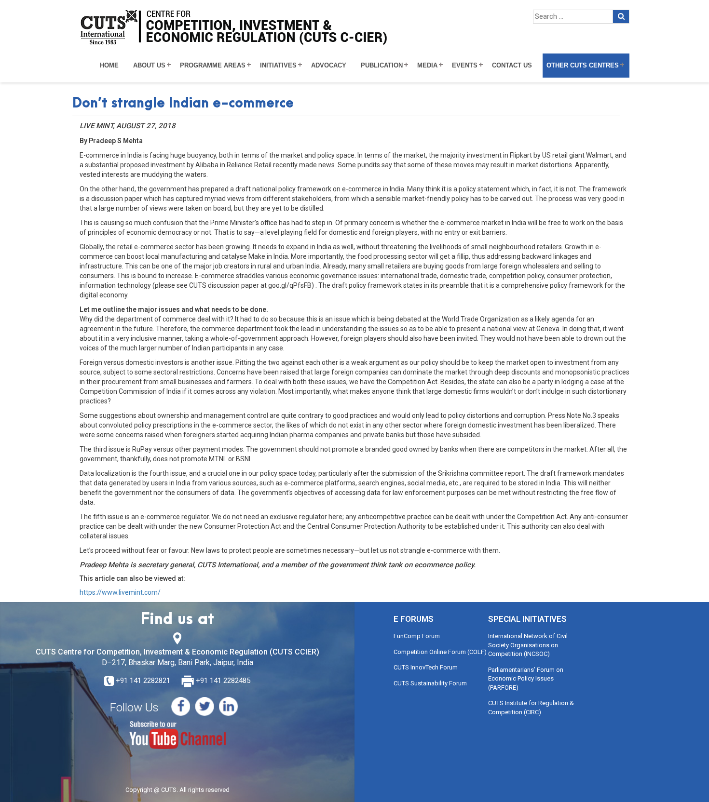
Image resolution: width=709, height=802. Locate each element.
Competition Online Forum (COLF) (440, 651)
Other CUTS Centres (582, 65)
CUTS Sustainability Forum (430, 683)
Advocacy (328, 65)
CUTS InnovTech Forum (426, 667)
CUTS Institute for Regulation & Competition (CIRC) (531, 707)
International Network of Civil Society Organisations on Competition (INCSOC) (528, 644)
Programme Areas (212, 65)
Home (109, 65)
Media (427, 65)
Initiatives (278, 65)
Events (464, 65)
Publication (382, 65)
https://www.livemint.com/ (120, 592)
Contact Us (512, 65)
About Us (149, 65)
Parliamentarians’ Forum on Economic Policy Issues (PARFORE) (525, 678)
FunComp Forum (417, 636)
